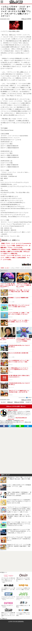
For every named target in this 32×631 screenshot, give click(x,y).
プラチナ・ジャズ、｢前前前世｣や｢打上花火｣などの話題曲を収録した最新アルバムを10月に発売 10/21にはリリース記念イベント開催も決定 (15, 251)
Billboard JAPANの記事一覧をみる (16, 406)
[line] (20, 426)
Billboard (10, 402)
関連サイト (4, 572)
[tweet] (10, 426)
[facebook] (4, 426)
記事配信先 (4, 618)
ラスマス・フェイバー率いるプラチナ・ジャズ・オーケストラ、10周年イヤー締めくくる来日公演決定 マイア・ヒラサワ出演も (15, 257)
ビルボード (29, 402)
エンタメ (3, 402)
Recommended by (22, 397)
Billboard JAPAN (26, 19)
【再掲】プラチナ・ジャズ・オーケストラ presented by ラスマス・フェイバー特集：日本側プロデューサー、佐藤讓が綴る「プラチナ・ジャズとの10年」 (16, 245)
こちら (22, 420)
